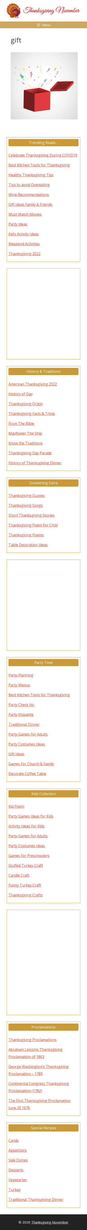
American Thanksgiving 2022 (32, 384)
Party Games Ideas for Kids (30, 816)
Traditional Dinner (23, 724)
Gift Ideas (16, 753)
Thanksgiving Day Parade (30, 453)
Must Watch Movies (24, 214)
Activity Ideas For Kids (26, 826)
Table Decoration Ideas (28, 544)
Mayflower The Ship (25, 433)
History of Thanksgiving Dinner (35, 462)
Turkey (14, 1189)
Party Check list (21, 704)
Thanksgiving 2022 (24, 253)
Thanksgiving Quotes (26, 495)
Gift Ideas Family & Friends (30, 204)
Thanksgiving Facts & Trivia (31, 413)
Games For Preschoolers (28, 855)
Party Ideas (17, 224)
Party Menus (19, 685)
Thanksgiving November (49, 1222)
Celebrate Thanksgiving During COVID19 (42, 155)
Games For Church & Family (31, 763)
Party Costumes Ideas (26, 744)
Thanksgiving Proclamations (32, 1039)
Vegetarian (17, 1179)
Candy (13, 1140)
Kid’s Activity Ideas (23, 234)
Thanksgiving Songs (25, 505)
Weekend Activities (24, 243)
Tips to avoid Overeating (29, 184)
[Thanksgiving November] (43, 10)
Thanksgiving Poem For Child (33, 525)
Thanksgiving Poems (26, 534)
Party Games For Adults (28, 734)
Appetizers (17, 1150)
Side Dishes (18, 1160)
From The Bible (21, 423)
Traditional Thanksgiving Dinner (35, 1199)
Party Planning (20, 675)
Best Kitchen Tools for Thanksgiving (39, 165)
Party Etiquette (20, 714)
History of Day (20, 393)
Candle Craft (18, 875)
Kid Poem (16, 806)
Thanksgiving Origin (25, 403)
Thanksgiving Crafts (25, 895)
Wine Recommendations (28, 194)
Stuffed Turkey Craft (25, 865)
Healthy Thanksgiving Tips (31, 174)
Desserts (15, 1170)
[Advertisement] (43, 314)
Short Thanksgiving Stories (31, 515)
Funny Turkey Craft (24, 885)
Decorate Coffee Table (27, 773)
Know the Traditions (25, 443)
